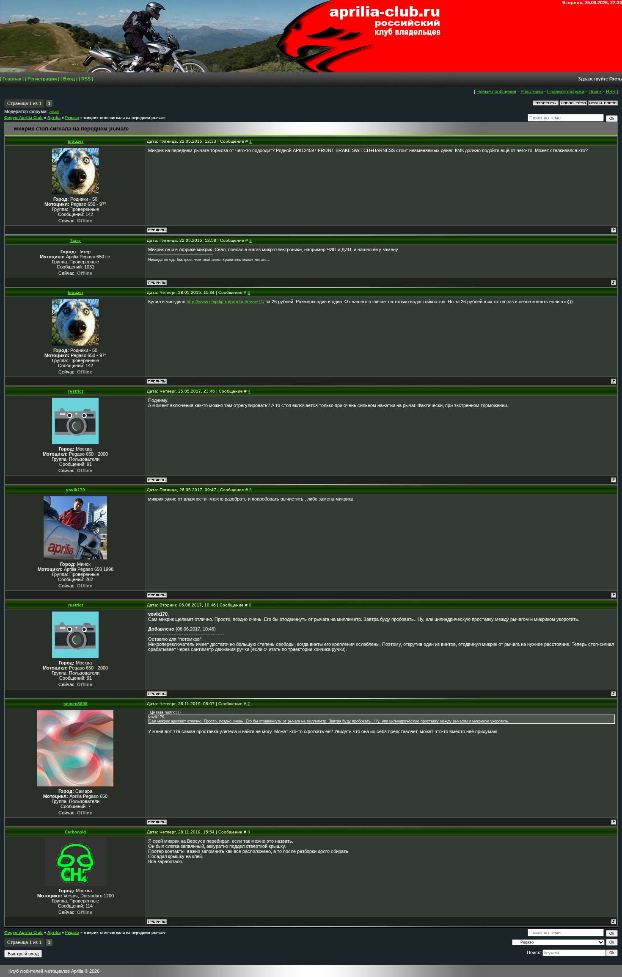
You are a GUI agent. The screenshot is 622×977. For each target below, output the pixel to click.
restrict (75, 391)
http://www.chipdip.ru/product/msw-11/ (225, 301)
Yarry (75, 240)
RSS (610, 91)
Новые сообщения (496, 91)
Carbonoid (75, 832)
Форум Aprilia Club (23, 118)
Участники (531, 91)
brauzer (75, 141)
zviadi (54, 112)
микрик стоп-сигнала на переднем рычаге (124, 118)
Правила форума (565, 91)
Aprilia (54, 118)
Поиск (595, 91)
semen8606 (75, 703)
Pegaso (72, 118)
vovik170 (75, 489)
